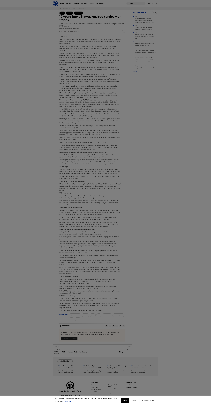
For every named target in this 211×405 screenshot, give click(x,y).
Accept (125, 400)
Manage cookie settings (148, 400)
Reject (134, 400)
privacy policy (66, 401)
